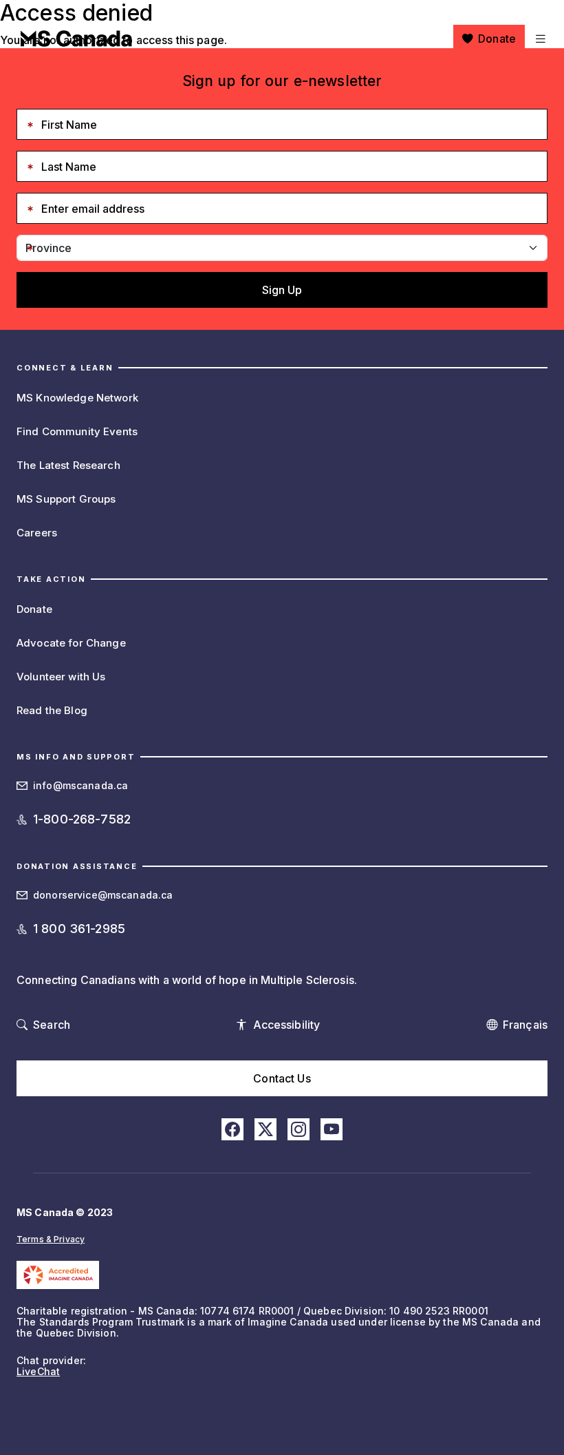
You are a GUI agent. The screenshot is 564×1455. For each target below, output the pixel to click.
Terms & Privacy (51, 1239)
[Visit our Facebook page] (232, 1129)
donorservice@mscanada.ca (103, 895)
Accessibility (287, 1025)
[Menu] (538, 38)
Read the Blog (52, 710)
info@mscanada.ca (80, 785)
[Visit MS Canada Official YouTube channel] (332, 1129)
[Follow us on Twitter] (265, 1129)
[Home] (76, 38)
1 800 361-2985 (79, 928)
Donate (497, 38)
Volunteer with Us (61, 676)
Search (51, 1025)
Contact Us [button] (281, 1078)
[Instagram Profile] (299, 1129)
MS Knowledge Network (77, 397)
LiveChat (38, 1371)
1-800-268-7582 (82, 819)
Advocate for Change (71, 642)
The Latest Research (68, 465)
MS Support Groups (66, 498)
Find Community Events (77, 431)
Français (525, 1025)
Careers (37, 532)
